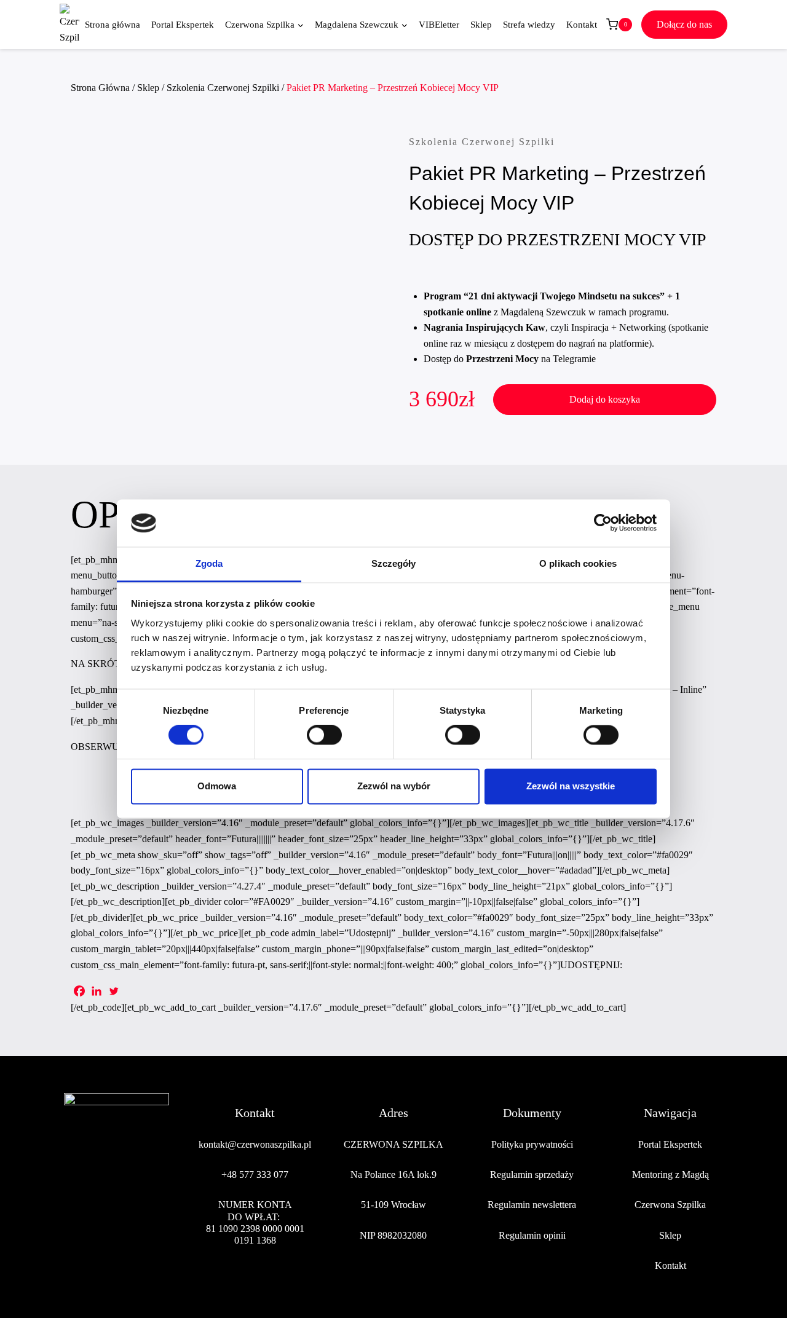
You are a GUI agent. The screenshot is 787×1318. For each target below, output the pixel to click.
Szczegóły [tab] (393, 563)
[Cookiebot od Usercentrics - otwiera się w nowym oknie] (603, 523)
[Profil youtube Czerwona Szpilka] (159, 1218)
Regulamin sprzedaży (532, 1174)
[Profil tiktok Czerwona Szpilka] (131, 1218)
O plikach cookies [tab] (578, 563)
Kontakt (581, 25)
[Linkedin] (96, 991)
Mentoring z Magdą (670, 1174)
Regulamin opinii (532, 1235)
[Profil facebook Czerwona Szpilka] (74, 1218)
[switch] (324, 735)
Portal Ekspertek (182, 25)
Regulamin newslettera (532, 1204)
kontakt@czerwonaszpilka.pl (255, 1144)
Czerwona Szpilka (670, 1204)
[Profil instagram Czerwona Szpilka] (102, 1218)
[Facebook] (79, 991)
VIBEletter (439, 25)
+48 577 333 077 (254, 1174)
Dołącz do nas (684, 24)
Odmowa (216, 786)
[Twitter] (113, 991)
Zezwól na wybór (393, 786)
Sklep (481, 25)
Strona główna (112, 25)
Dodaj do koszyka (604, 399)
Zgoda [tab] (209, 563)
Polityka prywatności (532, 1144)
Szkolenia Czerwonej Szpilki (482, 141)
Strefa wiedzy (529, 25)
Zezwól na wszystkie (570, 786)
